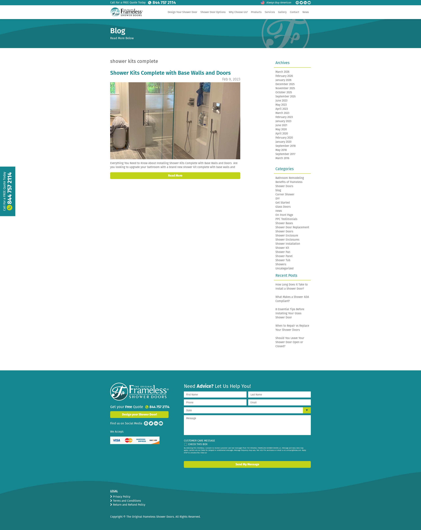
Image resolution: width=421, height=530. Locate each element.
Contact (294, 12)
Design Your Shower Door (182, 12)
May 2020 (281, 129)
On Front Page (284, 215)
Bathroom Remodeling (289, 178)
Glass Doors (283, 206)
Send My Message (247, 464)
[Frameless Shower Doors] (139, 392)
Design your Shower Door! (139, 414)
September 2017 (285, 154)
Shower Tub (282, 260)
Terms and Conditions (126, 501)
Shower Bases (284, 223)
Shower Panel (284, 256)
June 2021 (281, 125)
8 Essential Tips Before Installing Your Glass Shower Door (289, 313)
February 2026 (284, 76)
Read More (175, 175)
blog (278, 190)
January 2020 (283, 141)
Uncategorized (284, 268)
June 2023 (281, 100)
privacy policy (195, 455)
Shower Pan (282, 252)
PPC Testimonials (286, 219)
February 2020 (284, 137)
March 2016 (282, 158)
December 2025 (285, 84)
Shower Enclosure (286, 235)
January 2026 (283, 80)
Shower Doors (284, 231)
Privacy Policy (121, 496)
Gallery (282, 12)
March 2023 (282, 113)
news (278, 211)
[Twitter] (301, 2)
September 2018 (285, 146)
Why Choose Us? (238, 12)
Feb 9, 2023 (231, 79)
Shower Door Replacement (292, 227)
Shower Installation (287, 244)
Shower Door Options (212, 12)
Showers (280, 264)
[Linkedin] (305, 2)
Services (270, 12)
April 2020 (281, 133)
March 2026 (282, 72)
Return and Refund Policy (128, 504)
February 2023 (284, 117)
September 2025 (285, 96)
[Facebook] (297, 2)
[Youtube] (309, 2)
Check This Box (198, 444)
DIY (277, 198)
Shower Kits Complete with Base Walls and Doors (170, 73)
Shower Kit (282, 248)
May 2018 (281, 150)
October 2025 (283, 92)
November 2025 (285, 88)
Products (256, 12)
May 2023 (281, 104)
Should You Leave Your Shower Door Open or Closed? (289, 342)
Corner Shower (284, 194)
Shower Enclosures (287, 239)
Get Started (282, 202)
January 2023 (283, 121)
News (305, 12)
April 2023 (281, 109)
